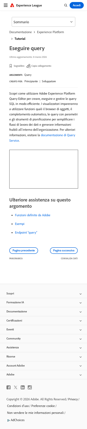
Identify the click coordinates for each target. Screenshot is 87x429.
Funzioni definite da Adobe (32, 215)
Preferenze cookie (43, 406)
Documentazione (20, 32)
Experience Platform (50, 32)
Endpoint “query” (26, 232)
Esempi (19, 224)
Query (27, 75)
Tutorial (20, 39)
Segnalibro (19, 65)
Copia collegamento (41, 65)
